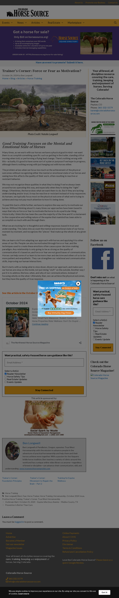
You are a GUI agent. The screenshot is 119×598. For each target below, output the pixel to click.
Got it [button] (104, 592)
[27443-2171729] (59, 315)
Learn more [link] (23, 594)
